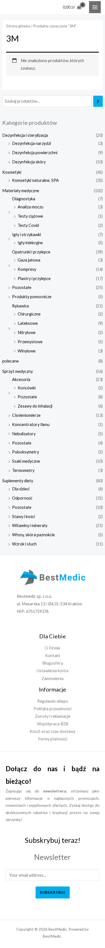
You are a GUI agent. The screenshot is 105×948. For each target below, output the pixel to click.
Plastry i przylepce (34, 278)
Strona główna (18, 26)
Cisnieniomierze (26, 415)
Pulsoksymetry (25, 452)
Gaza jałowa (29, 260)
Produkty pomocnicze (32, 296)
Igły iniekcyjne (30, 242)
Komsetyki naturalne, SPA (35, 180)
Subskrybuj (53, 892)
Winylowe (27, 351)
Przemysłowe (30, 341)
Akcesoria (21, 379)
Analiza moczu (30, 206)
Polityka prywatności (52, 708)
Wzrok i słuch (24, 544)
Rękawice (20, 306)
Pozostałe (21, 287)
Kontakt (52, 655)
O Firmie (52, 648)
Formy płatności (52, 739)
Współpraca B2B (52, 723)
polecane (10, 361)
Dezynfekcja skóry (29, 161)
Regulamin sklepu (52, 701)
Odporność (22, 498)
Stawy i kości (23, 516)
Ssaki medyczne (26, 461)
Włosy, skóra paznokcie (33, 534)
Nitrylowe (27, 332)
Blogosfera (52, 663)
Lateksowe (28, 323)
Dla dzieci (20, 488)
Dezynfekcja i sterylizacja (25, 135)
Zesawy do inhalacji (35, 406)
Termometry (23, 470)
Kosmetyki (11, 172)
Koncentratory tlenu (31, 424)
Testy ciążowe (30, 216)
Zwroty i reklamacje (52, 716)
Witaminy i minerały (29, 525)
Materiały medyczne (20, 190)
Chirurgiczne (29, 314)
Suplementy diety (17, 480)
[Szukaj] (98, 101)
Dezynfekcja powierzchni (34, 152)
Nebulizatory (24, 433)
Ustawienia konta (52, 670)
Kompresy (27, 269)
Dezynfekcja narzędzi (31, 143)
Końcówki (27, 387)
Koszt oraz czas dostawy (52, 731)
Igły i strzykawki (26, 234)
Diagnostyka (23, 198)
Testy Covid (28, 225)
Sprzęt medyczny (17, 371)
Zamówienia (53, 678)
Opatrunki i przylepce (31, 252)
